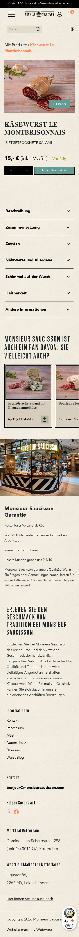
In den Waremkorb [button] (44, 419)
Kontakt (12, 720)
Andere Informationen (25, 309)
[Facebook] (16, 812)
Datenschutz (16, 742)
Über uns (14, 750)
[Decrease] (11, 170)
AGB (10, 735)
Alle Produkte (15, 44)
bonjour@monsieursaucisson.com (35, 787)
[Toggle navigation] (11, 14)
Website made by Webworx (29, 929)
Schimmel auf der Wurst (27, 276)
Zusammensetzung (22, 227)
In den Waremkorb (54, 170)
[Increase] (27, 170)
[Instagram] (9, 812)
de (72, 29)
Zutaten (12, 244)
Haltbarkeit (16, 293)
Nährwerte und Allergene (28, 260)
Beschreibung (17, 211)
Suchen (38, 29)
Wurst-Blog (15, 757)
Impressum (15, 728)
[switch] (69, 926)
